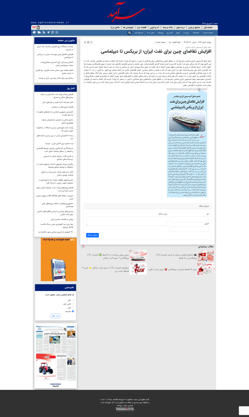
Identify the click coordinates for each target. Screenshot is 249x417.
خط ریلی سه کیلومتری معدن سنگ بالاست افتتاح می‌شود (56, 226)
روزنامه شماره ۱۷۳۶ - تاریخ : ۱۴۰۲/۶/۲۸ (197, 42)
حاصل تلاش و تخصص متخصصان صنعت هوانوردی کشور (57, 121)
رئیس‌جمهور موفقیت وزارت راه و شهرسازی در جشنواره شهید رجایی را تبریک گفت (55, 181)
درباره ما (186, 32)
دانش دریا (115, 27)
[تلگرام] (48, 32)
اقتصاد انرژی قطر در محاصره (62, 107)
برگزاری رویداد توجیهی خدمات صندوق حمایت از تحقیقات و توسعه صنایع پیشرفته (55, 166)
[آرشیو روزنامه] (38, 32)
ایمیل (207, 223)
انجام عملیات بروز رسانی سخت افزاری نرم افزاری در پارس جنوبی (54, 72)
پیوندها (160, 32)
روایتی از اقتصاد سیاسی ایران (62, 219)
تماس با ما (150, 32)
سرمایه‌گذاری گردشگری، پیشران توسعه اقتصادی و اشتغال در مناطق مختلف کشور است (55, 150)
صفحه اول (208, 27)
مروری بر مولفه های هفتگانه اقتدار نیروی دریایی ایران (54, 197)
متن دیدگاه (163, 214)
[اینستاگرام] (52, 32)
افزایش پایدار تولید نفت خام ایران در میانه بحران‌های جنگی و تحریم (57, 96)
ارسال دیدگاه (92, 235)
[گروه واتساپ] (56, 32)
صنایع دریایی (194, 27)
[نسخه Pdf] (91, 42)
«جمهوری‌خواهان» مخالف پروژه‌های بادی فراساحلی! (57, 205)
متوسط (68, 311)
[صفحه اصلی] (33, 32)
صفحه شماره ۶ (160, 42)
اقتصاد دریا (141, 27)
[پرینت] (88, 42)
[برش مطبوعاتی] (85, 42)
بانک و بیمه (168, 27)
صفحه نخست (208, 32)
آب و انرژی (154, 27)
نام (208, 214)
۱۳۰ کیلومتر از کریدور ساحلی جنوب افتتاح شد (55, 232)
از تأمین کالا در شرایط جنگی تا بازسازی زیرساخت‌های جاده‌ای (58, 158)
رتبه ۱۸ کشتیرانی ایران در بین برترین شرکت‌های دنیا (55, 137)
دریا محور (180, 27)
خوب (69, 307)
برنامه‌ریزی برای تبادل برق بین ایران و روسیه (56, 78)
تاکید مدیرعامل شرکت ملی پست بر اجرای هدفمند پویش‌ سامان (57, 173)
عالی (69, 300)
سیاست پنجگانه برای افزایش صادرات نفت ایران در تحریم (55, 48)
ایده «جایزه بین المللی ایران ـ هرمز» (59, 143)
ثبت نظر (55, 315)
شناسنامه (196, 32)
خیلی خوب (67, 303)
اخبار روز (170, 32)
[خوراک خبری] (43, 32)
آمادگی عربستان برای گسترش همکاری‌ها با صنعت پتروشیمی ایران (57, 64)
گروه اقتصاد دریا (174, 42)
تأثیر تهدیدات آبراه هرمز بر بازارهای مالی (57, 102)
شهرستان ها (128, 27)
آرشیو (178, 32)
